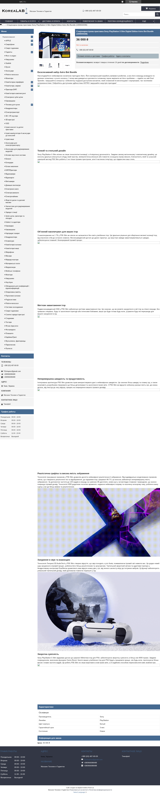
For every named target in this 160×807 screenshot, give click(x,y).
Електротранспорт (13, 112)
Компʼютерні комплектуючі (16, 93)
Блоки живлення (12, 166)
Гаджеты (9, 52)
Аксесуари (10, 71)
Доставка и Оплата (51, 21)
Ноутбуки (9, 282)
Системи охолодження (14, 307)
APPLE (8, 41)
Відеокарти (10, 178)
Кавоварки (10, 226)
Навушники (10, 59)
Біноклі (8, 159)
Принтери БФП (11, 89)
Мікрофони (10, 252)
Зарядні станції (11, 212)
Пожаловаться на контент (79, 790)
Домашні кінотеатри (13, 185)
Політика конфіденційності (120, 21)
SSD (7, 123)
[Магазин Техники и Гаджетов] (14, 16)
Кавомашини (10, 101)
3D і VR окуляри (12, 116)
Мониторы (9, 78)
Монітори (9, 275)
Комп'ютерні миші (12, 248)
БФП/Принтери (11, 170)
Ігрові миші (10, 139)
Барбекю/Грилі (11, 337)
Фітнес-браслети (12, 326)
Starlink (8, 63)
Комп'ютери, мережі (13, 86)
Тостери (9, 322)
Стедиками (10, 318)
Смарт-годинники (12, 48)
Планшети (9, 333)
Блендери (9, 162)
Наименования (8, 37)
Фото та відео (11, 56)
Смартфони (10, 44)
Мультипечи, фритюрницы (16, 341)
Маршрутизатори (12, 260)
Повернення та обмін (93, 21)
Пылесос (9, 348)
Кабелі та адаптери (13, 222)
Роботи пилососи (12, 75)
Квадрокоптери (11, 237)
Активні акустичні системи (16, 155)
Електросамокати (12, 193)
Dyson (8, 67)
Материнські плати (13, 263)
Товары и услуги (28, 21)
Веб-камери (10, 181)
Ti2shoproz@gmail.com (12, 371)
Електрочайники (12, 196)
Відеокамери (10, 174)
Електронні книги (12, 189)
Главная (9, 21)
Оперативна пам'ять (13, 292)
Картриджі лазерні (13, 233)
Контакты (71, 21)
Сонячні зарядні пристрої (15, 315)
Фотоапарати (10, 330)
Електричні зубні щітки (14, 97)
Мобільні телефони (13, 271)
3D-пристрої (10, 120)
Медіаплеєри (11, 267)
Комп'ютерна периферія (15, 82)
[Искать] (157, 14)
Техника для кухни (13, 105)
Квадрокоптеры (11, 108)
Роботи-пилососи (12, 303)
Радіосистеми (11, 300)
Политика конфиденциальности (100, 790)
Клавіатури (10, 241)
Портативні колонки (13, 296)
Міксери (9, 256)
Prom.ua (91, 788)
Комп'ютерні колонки (13, 245)
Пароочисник (10, 345)
